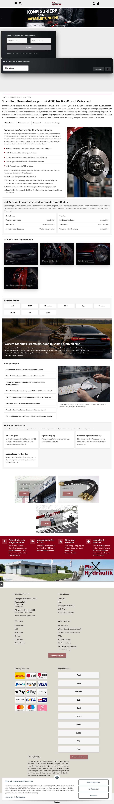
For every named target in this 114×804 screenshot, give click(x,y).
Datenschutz (20, 797)
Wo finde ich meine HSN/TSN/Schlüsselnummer (23, 53)
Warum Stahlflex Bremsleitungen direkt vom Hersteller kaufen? (29, 416)
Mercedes (48, 306)
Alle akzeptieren (93, 782)
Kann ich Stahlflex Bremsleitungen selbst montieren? (26, 410)
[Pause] (1, 584)
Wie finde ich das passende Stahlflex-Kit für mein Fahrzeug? (29, 397)
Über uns (61, 599)
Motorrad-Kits (50, 261)
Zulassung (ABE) (64, 650)
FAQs (60, 636)
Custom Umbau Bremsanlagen (69, 632)
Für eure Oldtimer (64, 639)
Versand (56, 802)
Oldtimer (83, 261)
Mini (66, 306)
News (60, 602)
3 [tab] (57, 25)
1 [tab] (50, 25)
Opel (84, 306)
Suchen (29, 48)
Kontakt (17, 636)
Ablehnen (93, 796)
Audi (12, 306)
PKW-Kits (12, 261)
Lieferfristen (62, 609)
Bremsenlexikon (63, 625)
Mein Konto (19, 632)
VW (30, 312)
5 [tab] (64, 25)
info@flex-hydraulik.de (27, 615)
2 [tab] (53, 25)
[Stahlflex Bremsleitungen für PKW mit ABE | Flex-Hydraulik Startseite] (56, 3)
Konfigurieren (93, 789)
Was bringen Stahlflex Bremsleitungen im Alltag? (24, 369)
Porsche (102, 306)
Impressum (9, 797)
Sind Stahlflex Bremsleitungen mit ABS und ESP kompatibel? (29, 391)
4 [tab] (60, 25)
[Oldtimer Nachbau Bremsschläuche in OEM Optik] (57, 17)
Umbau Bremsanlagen (19, 285)
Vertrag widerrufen (57, 655)
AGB (16, 629)
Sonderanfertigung (64, 643)
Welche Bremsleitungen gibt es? (69, 629)
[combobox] (15, 68)
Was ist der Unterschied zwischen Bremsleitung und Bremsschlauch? (25, 383)
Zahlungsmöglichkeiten (66, 605)
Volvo (48, 312)
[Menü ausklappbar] (16, 3)
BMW (30, 306)
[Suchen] (20, 3)
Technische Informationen (67, 646)
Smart (78, 733)
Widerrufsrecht (20, 643)
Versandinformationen (66, 612)
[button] (94, 3)
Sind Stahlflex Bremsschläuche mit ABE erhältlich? (25, 376)
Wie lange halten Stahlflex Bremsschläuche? (23, 403)
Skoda (12, 312)
